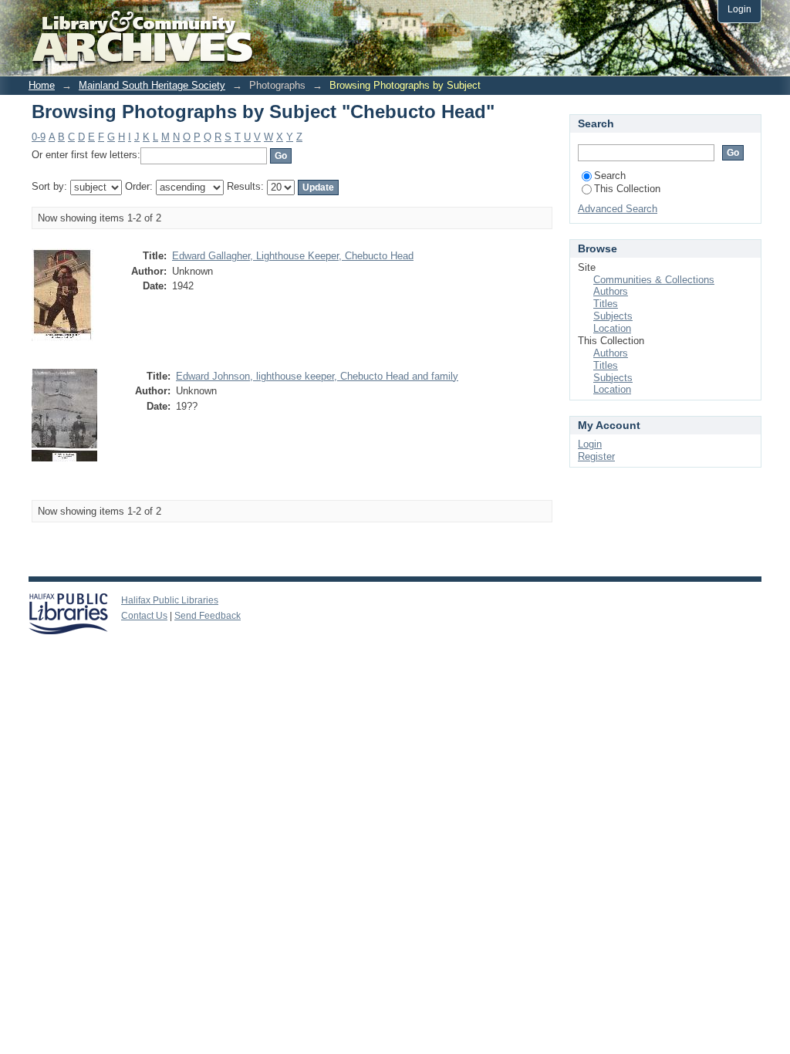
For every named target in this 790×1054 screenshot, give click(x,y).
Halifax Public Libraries (169, 600)
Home (42, 85)
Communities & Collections (653, 279)
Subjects (613, 316)
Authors (610, 291)
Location (612, 328)
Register (596, 456)
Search (610, 175)
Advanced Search (617, 209)
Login (739, 9)
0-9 (39, 137)
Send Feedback (207, 615)
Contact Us (144, 615)
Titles (605, 303)
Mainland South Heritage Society (152, 85)
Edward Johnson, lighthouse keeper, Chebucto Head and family (317, 376)
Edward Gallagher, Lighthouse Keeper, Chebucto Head (293, 256)
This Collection (627, 188)
